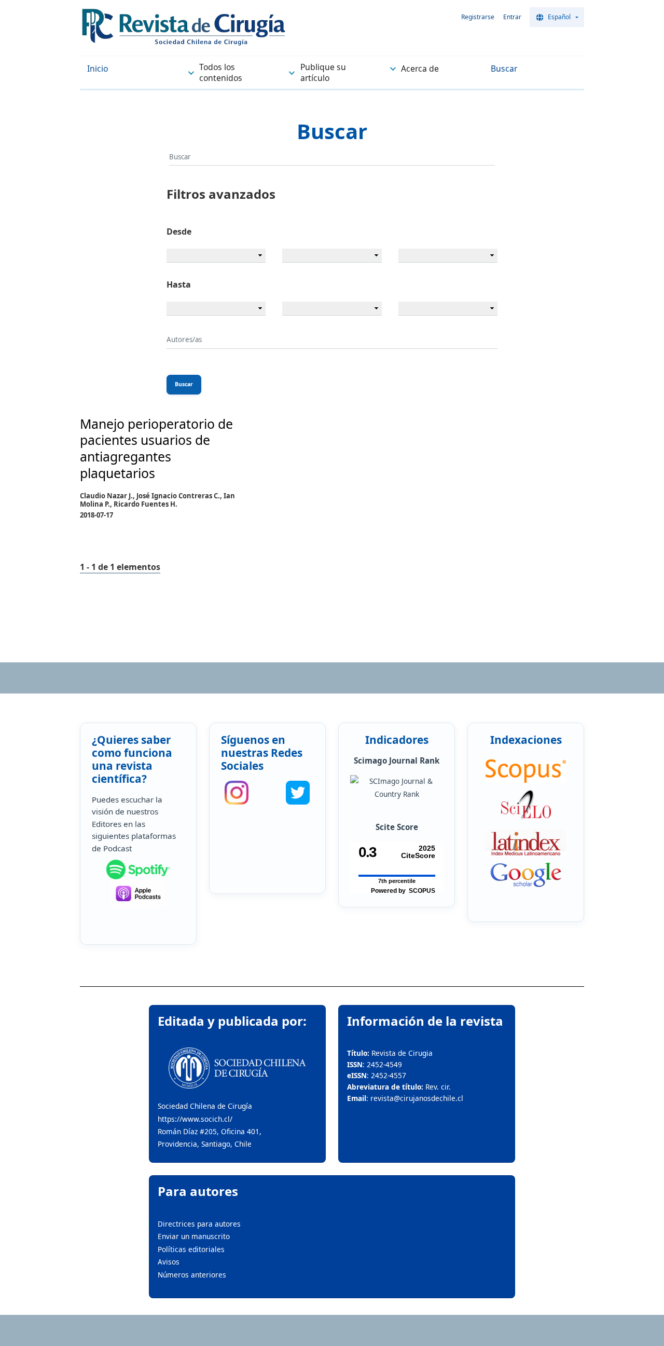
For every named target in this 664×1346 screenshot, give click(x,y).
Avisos (168, 1262)
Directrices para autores (199, 1224)
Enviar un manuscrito (194, 1236)
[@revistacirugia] (236, 793)
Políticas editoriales (191, 1249)
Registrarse (477, 16)
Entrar (512, 16)
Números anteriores (192, 1275)
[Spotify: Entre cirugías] (138, 869)
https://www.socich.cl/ (195, 1119)
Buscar (184, 384)
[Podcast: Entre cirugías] (138, 893)
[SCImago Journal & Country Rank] (396, 787)
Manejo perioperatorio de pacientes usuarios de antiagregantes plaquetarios (156, 448)
